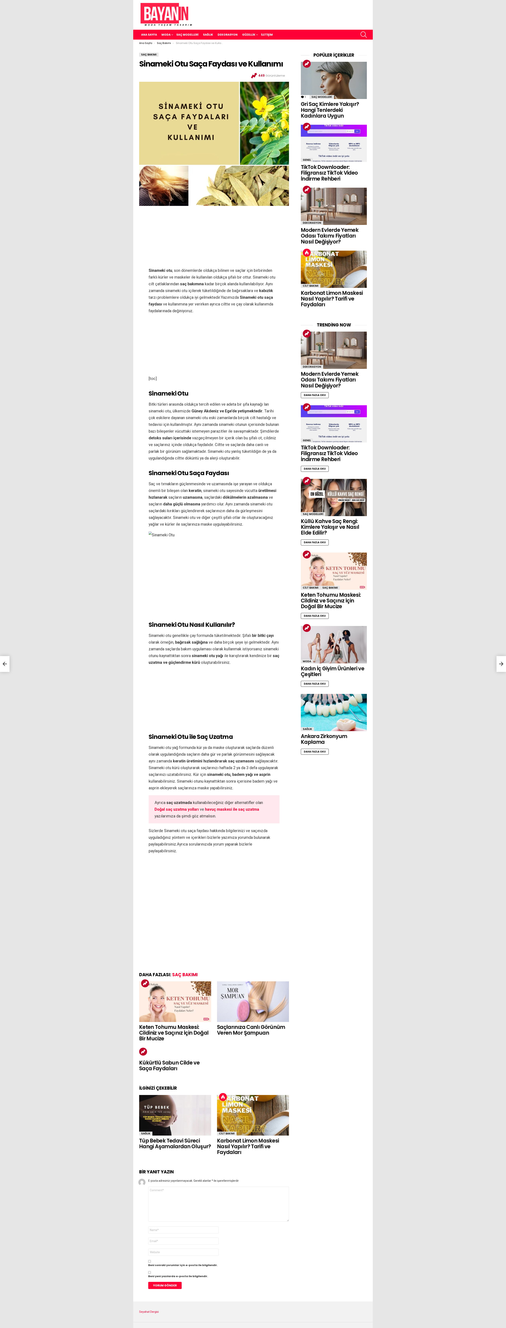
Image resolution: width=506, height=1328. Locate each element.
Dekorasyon (228, 35)
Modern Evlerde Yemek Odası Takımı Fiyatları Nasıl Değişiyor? (329, 235)
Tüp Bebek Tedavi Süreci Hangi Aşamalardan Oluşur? (175, 1143)
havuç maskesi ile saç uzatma (232, 809)
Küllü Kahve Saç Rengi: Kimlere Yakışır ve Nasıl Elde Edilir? (330, 527)
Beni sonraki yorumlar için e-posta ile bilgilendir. (183, 1265)
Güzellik (248, 35)
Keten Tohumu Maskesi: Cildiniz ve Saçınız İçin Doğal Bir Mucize (174, 1033)
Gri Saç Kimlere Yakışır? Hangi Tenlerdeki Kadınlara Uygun (330, 110)
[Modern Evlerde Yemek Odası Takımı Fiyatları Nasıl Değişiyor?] (334, 206)
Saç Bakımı (185, 975)
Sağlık (208, 35)
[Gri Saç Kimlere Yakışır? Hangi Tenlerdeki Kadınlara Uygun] (334, 80)
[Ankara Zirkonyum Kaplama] (334, 712)
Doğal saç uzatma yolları (177, 809)
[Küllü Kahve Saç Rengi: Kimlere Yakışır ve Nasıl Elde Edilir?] (334, 497)
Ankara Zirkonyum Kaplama (324, 739)
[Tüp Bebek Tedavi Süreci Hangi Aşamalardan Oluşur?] (175, 1115)
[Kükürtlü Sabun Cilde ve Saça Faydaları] (4, 664)
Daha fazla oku (315, 395)
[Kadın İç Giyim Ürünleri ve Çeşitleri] (334, 644)
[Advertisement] (214, 237)
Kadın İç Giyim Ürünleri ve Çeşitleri (332, 671)
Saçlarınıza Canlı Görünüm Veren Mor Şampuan (251, 1030)
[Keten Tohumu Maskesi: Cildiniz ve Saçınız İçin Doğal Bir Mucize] (175, 1001)
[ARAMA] (364, 35)
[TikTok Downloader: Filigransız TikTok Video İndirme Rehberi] (334, 143)
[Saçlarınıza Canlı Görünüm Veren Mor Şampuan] (253, 1001)
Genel (307, 160)
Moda (166, 35)
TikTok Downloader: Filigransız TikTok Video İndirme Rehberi (329, 173)
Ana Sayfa (149, 35)
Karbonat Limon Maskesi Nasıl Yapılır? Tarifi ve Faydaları (248, 1146)
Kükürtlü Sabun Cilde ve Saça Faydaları (169, 1065)
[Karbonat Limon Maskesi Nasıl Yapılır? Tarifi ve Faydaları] (253, 1115)
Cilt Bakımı (227, 1133)
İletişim (267, 35)
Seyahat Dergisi (149, 1311)
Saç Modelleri (187, 35)
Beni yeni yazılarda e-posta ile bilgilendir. (178, 1276)
